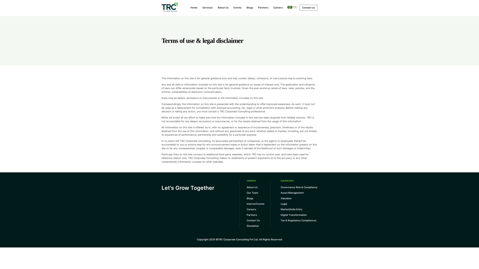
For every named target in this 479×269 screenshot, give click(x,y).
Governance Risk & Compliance (299, 187)
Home (193, 7)
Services (207, 7)
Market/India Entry (291, 209)
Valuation (286, 198)
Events (238, 7)
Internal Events (255, 203)
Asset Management (292, 192)
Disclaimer (253, 225)
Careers (278, 7)
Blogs (249, 7)
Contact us (308, 7)
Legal (284, 203)
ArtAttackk (448, 238)
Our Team (252, 192)
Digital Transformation (294, 214)
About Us (223, 7)
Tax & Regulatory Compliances (298, 220)
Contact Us (253, 220)
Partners (263, 7)
